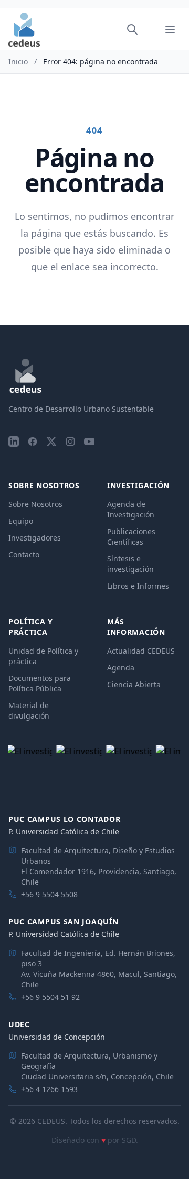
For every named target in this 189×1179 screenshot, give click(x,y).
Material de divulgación (28, 710)
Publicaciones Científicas (131, 536)
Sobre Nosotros (35, 504)
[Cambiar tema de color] (147, 29)
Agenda (120, 668)
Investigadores (34, 538)
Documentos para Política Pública (39, 683)
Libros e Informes (138, 586)
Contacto (23, 554)
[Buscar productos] (132, 29)
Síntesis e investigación (130, 564)
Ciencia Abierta (134, 684)
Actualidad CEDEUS (141, 651)
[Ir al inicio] (24, 30)
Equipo (20, 521)
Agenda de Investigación (130, 509)
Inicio (18, 62)
